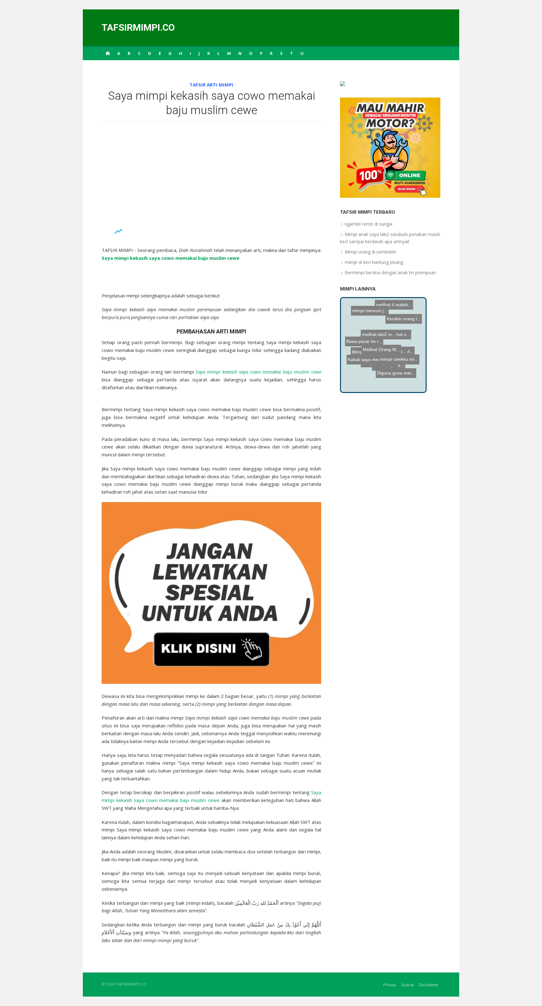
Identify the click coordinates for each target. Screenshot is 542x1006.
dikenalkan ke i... (405, 373)
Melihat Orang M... (369, 374)
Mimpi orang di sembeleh (370, 252)
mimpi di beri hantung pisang (374, 262)
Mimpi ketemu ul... (393, 360)
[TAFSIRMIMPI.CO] (108, 53)
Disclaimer (428, 985)
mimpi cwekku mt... (377, 326)
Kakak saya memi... (365, 363)
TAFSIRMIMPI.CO (138, 27)
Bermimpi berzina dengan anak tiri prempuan (390, 272)
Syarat (407, 985)
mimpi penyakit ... (363, 379)
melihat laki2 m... (393, 317)
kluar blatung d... (380, 349)
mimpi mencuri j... (386, 336)
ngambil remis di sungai (368, 224)
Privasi (389, 985)
